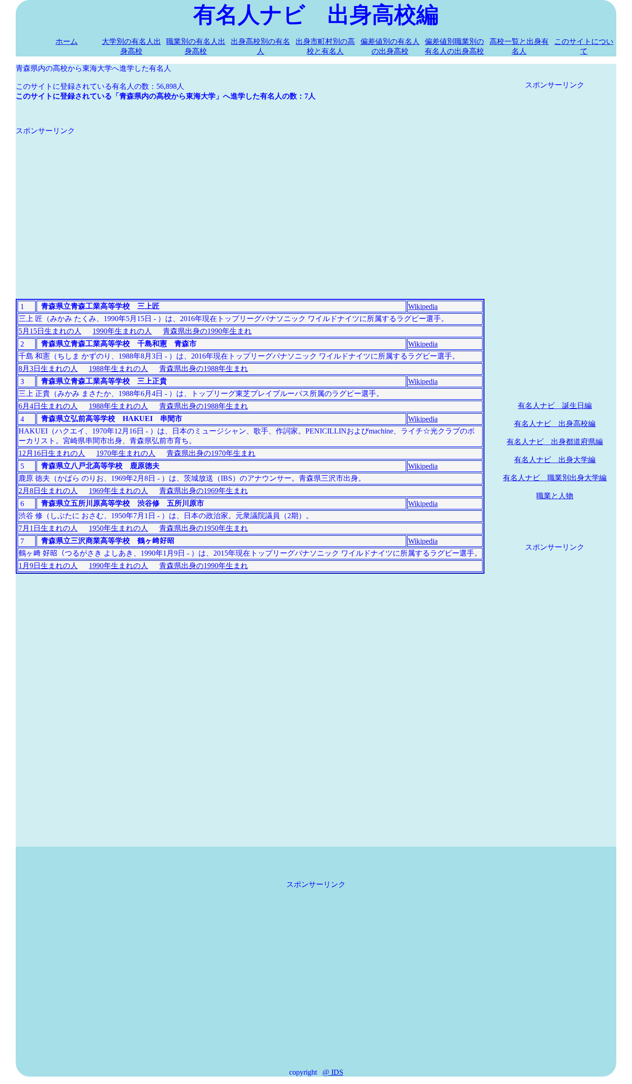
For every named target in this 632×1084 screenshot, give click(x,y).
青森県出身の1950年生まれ (203, 528)
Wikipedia (423, 306)
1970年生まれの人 (125, 453)
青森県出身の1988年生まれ (203, 368)
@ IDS (332, 1072)
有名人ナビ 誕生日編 (555, 405)
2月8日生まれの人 (48, 491)
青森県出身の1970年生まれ (211, 453)
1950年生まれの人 (118, 528)
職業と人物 (554, 496)
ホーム (67, 41)
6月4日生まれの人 (48, 406)
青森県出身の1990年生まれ (207, 331)
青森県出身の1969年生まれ (203, 491)
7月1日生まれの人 (48, 528)
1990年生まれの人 (122, 331)
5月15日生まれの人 (50, 331)
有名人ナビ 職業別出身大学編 (555, 478)
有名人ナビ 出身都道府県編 (555, 442)
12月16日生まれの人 (52, 453)
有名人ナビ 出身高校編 (554, 423)
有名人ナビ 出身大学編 (554, 460)
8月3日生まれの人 (48, 368)
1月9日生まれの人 (48, 566)
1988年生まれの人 (118, 368)
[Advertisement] (250, 201)
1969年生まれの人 (118, 491)
